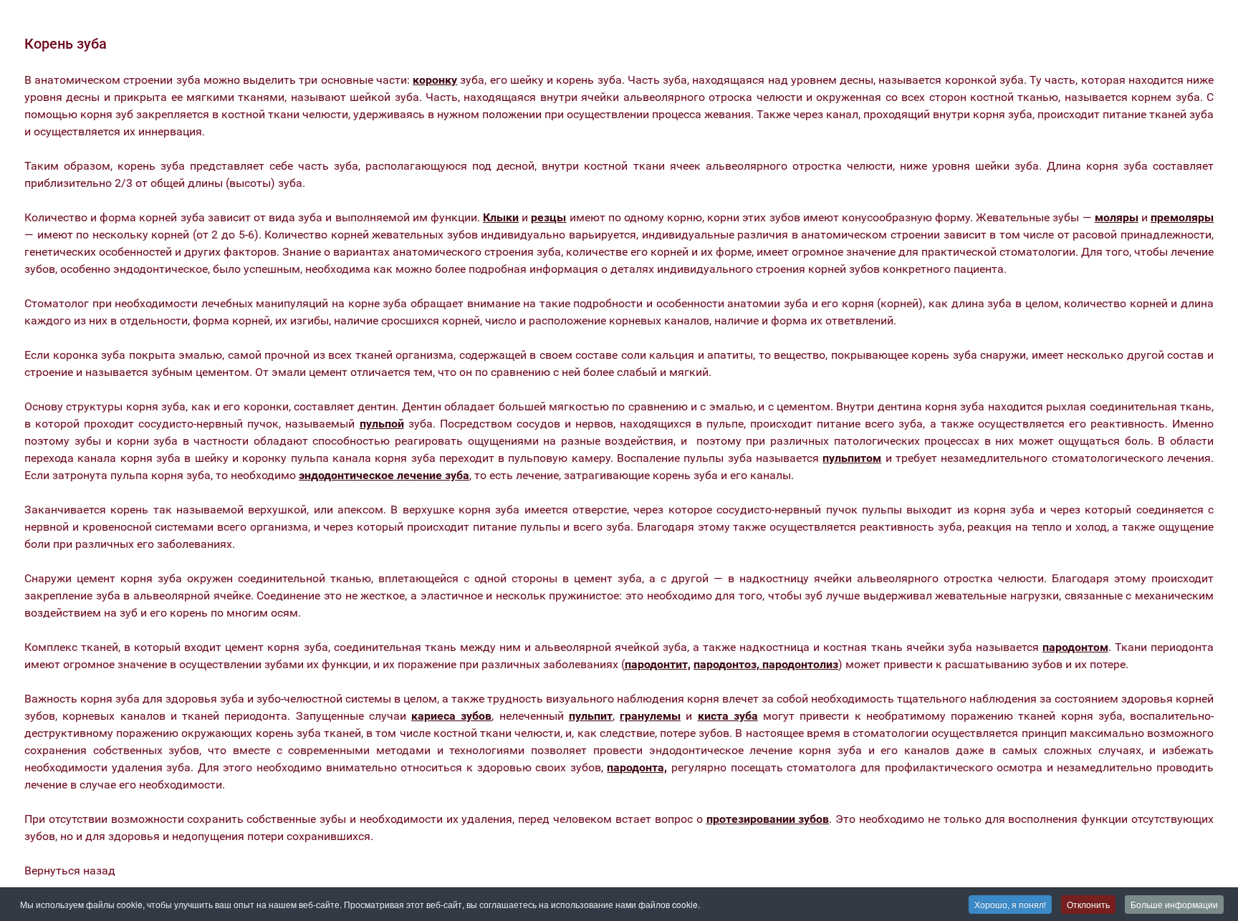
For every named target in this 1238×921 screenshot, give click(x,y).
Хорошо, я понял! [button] (1010, 904)
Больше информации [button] (1174, 904)
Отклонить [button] (1088, 904)
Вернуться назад (69, 870)
